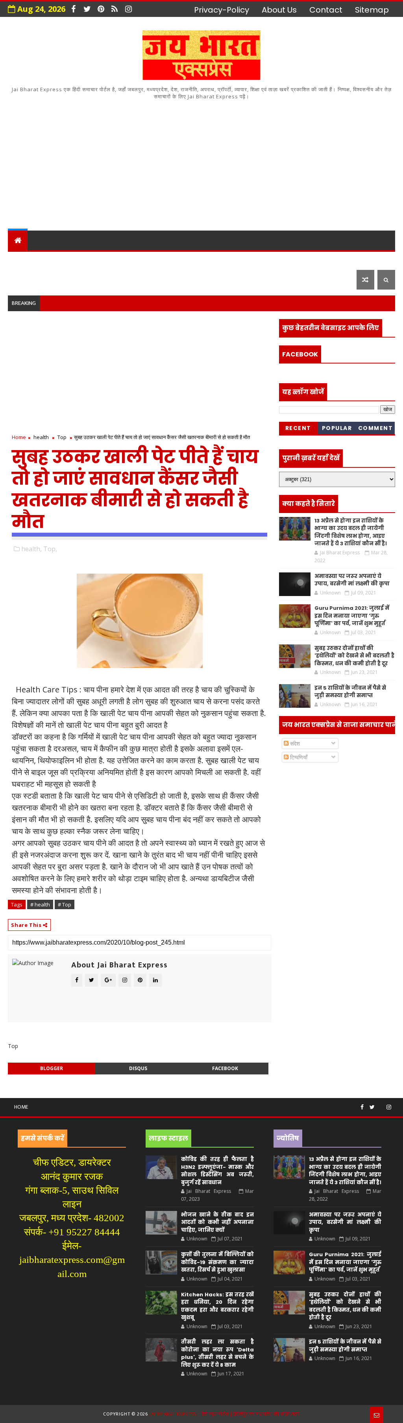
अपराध (194, 260)
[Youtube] (381, 1104)
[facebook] (73, 9)
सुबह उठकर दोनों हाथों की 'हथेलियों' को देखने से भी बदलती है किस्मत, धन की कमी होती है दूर (354, 655)
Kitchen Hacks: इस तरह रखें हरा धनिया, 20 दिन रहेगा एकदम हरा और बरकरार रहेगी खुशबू (217, 1306)
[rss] (114, 9)
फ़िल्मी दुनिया (93, 279)
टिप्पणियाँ (297, 757)
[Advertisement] (201, 164)
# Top (64, 904)
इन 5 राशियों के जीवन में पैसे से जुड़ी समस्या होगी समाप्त (350, 692)
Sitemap (372, 9)
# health (40, 904)
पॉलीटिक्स (234, 260)
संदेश (294, 743)
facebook (225, 1068)
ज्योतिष (160, 260)
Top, (50, 548)
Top (62, 437)
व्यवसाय (300, 260)
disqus (138, 1068)
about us (279, 9)
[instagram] (128, 9)
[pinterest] (101, 9)
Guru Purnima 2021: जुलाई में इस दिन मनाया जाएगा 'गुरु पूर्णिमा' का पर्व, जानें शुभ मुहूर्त (351, 615)
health (41, 437)
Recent (298, 428)
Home (19, 437)
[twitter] (87, 9)
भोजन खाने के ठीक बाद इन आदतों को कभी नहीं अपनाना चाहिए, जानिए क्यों (217, 1222)
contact (325, 9)
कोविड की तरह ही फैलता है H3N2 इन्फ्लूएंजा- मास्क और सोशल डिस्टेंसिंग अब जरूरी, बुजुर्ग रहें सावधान (217, 1170)
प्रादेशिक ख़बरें (105, 260)
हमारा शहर (53, 260)
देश (18, 260)
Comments (375, 429)
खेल (269, 260)
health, (31, 548)
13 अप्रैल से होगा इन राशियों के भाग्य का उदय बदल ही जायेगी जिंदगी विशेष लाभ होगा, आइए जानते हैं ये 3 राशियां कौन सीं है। (350, 532)
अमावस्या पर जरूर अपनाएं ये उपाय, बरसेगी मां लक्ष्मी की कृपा (352, 580)
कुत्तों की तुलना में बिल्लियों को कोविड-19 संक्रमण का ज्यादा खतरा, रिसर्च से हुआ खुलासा (217, 1262)
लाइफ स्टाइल (36, 279)
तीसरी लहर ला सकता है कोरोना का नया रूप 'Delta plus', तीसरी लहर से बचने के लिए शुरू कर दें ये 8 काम (217, 1353)
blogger (51, 1068)
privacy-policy (221, 9)
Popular (337, 428)
